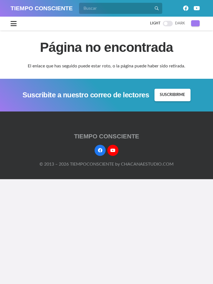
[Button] (195, 23)
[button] (14, 24)
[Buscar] (156, 8)
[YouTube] (196, 8)
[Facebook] (185, 8)
